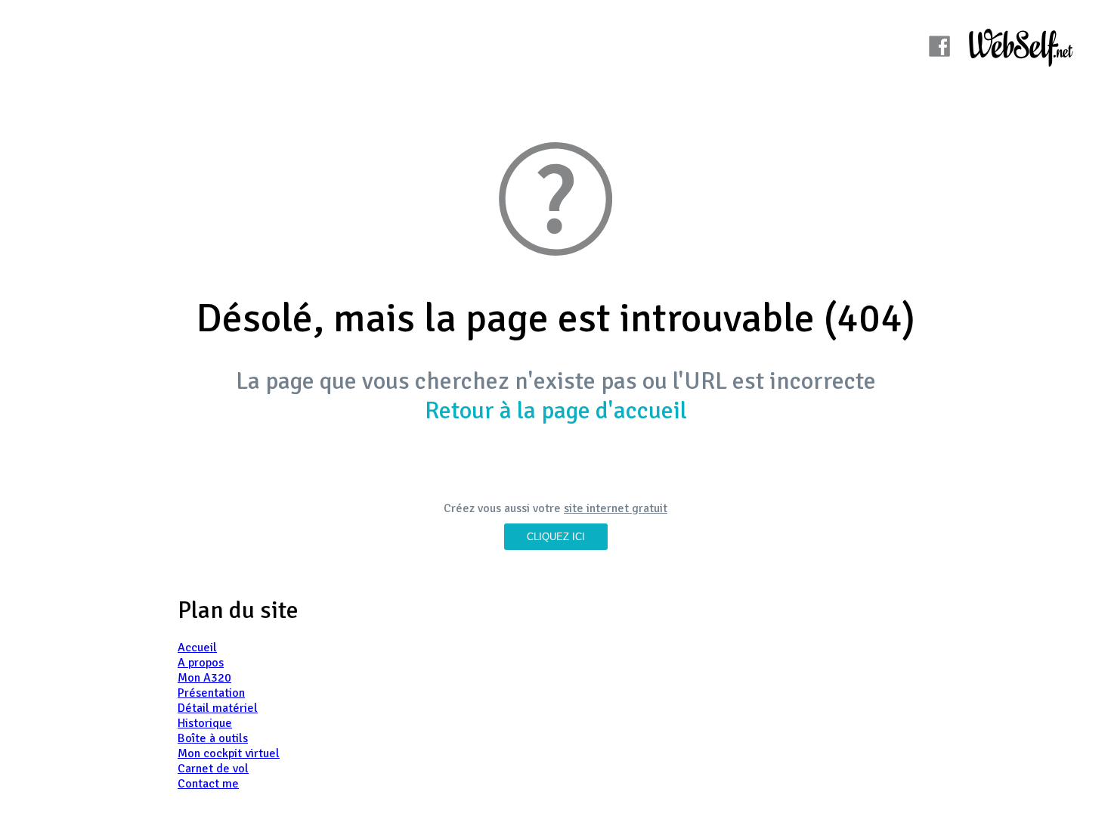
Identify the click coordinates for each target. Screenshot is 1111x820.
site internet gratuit (615, 508)
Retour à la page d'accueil (556, 410)
